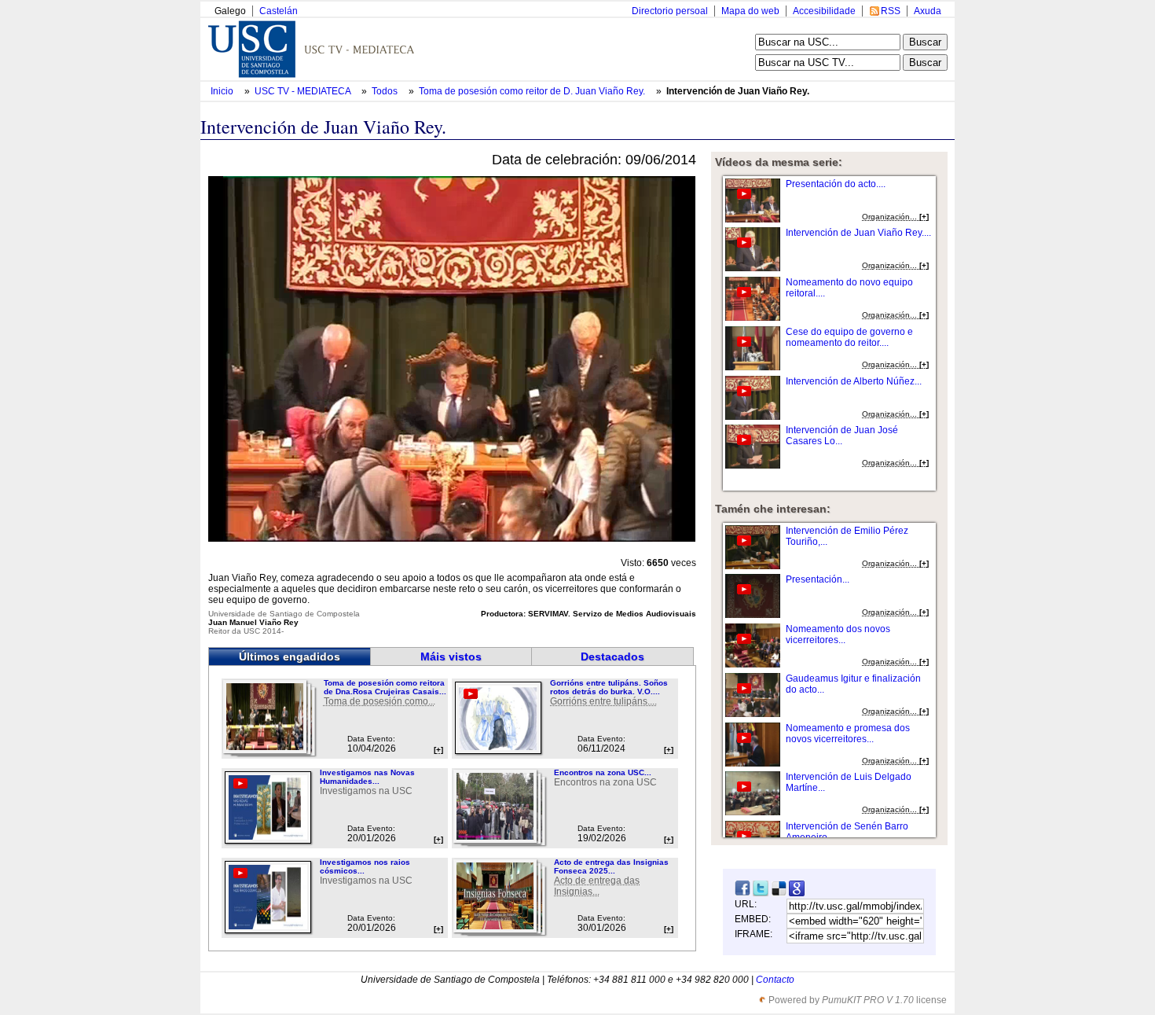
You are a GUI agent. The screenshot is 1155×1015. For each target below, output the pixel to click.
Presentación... (817, 579)
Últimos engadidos (289, 656)
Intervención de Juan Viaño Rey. (737, 91)
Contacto (775, 979)
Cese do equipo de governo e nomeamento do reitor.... (849, 337)
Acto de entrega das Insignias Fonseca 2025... (611, 866)
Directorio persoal (670, 11)
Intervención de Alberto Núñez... (854, 381)
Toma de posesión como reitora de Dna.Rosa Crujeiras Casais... (385, 687)
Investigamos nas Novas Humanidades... (367, 776)
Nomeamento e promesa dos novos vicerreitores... (848, 734)
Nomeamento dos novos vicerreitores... (838, 634)
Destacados (612, 656)
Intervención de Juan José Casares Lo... (842, 436)
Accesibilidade (824, 11)
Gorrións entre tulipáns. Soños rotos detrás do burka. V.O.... (609, 687)
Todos (386, 91)
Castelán (278, 11)
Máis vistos (451, 656)
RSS (890, 11)
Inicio (223, 91)
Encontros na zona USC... (602, 772)
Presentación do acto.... (836, 183)
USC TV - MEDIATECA (304, 91)
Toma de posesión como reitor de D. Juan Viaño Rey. (533, 91)
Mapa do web (750, 11)
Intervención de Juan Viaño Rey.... (858, 232)
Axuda (927, 11)
